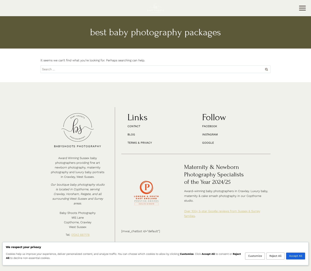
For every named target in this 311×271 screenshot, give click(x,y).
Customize (255, 255)
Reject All (275, 255)
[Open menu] (302, 8)
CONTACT (9, 8)
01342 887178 (80, 234)
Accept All (295, 255)
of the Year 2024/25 (207, 181)
